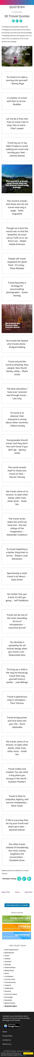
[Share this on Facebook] (13, 21)
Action (7, 956)
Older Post (28, 892)
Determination (10, 967)
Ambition (8, 962)
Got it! (28, 1053)
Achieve (7, 959)
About (4, 1032)
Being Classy (9, 970)
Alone (7, 973)
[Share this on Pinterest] (21, 21)
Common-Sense (11, 994)
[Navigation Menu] (31, 2)
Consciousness (10, 982)
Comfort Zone (10, 979)
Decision (8, 991)
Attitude (8, 965)
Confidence (9, 976)
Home (17, 892)
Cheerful (8, 985)
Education (8, 1000)
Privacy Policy (7, 1036)
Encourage (9, 997)
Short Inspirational (11, 950)
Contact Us (6, 1040)
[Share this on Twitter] (17, 21)
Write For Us (6, 1044)
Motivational (9, 953)
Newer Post (6, 892)
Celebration (9, 988)
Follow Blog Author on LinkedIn (17, 905)
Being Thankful (10, 1003)
